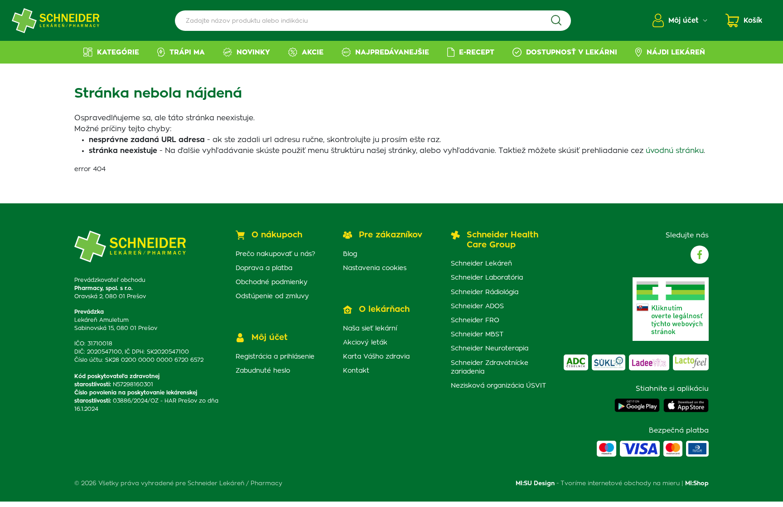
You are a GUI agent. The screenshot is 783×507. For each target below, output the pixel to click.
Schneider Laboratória (487, 278)
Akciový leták (365, 343)
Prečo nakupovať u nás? (275, 254)
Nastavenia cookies (374, 268)
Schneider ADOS (477, 306)
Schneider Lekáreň (481, 264)
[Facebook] (700, 255)
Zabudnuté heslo (263, 371)
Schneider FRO (475, 320)
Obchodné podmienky (272, 282)
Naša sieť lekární (370, 328)
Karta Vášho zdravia (376, 357)
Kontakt (356, 371)
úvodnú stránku (675, 150)
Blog (350, 254)
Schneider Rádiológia (484, 292)
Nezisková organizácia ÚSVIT (498, 386)
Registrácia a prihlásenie (275, 357)
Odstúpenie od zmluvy (272, 296)
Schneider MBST (477, 334)
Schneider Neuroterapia (489, 348)
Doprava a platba (264, 268)
